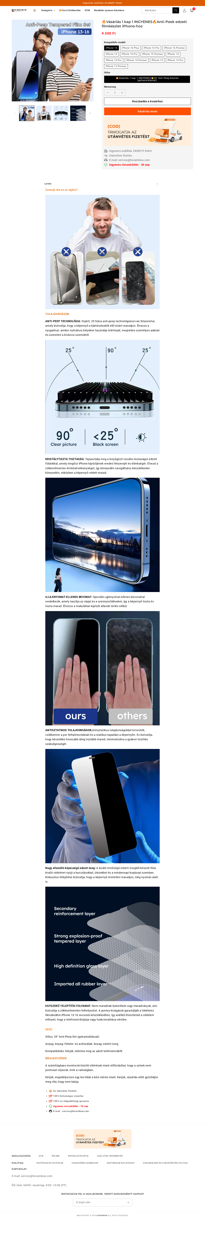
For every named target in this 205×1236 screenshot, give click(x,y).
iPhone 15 (111, 54)
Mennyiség (110, 86)
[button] (48, 10)
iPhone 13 (157, 60)
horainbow (101, 1215)
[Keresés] (175, 10)
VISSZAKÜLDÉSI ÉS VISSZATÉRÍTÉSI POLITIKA (165, 1163)
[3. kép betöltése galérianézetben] (61, 113)
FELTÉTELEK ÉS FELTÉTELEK (49, 1163)
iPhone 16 (111, 48)
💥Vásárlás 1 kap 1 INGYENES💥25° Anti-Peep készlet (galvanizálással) (147, 79)
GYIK (41, 1156)
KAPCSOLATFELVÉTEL (78, 1156)
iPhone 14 (173, 54)
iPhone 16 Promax (174, 48)
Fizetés (147, 111)
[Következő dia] (90, 113)
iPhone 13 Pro (175, 60)
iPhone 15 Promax (152, 54)
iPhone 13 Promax (116, 66)
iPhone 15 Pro (129, 54)
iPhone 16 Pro (151, 48)
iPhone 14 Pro (114, 60)
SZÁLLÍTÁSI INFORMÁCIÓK (110, 1156)
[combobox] (160, 10)
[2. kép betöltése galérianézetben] (44, 113)
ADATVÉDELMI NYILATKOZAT (121, 1163)
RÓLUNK (56, 1156)
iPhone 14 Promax (136, 60)
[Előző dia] (15, 113)
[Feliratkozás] (128, 1202)
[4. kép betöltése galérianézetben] (78, 113)
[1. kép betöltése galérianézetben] (27, 113)
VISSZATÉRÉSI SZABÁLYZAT (85, 1163)
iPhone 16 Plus (130, 48)
